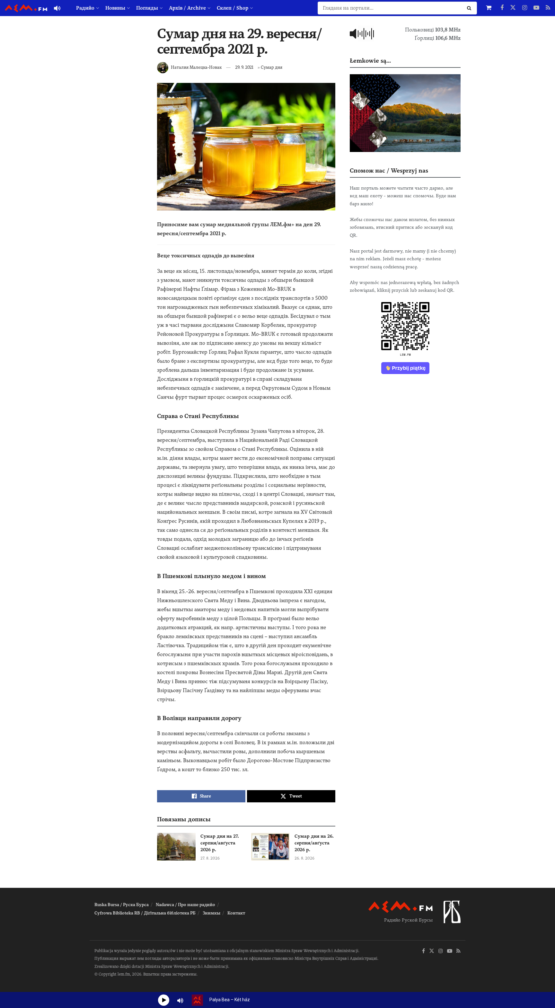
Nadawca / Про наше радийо (185, 904)
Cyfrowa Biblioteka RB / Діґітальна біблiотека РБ (145, 913)
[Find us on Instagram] (524, 8)
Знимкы (211, 913)
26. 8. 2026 (304, 858)
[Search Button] (470, 8)
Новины (115, 8)
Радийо (85, 8)
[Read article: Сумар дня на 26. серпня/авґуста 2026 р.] (270, 847)
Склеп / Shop (232, 8)
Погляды (147, 8)
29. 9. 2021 (244, 67)
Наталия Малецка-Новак (196, 67)
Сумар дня (271, 67)
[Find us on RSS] (548, 8)
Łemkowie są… (370, 60)
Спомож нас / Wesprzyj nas (389, 170)
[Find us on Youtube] (536, 8)
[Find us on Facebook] (502, 8)
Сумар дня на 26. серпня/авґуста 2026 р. (314, 843)
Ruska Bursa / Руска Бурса (121, 904)
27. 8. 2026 (210, 858)
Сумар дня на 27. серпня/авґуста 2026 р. (219, 843)
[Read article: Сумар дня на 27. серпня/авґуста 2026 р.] (176, 847)
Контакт (236, 913)
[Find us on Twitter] (513, 8)
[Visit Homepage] (26, 8)
